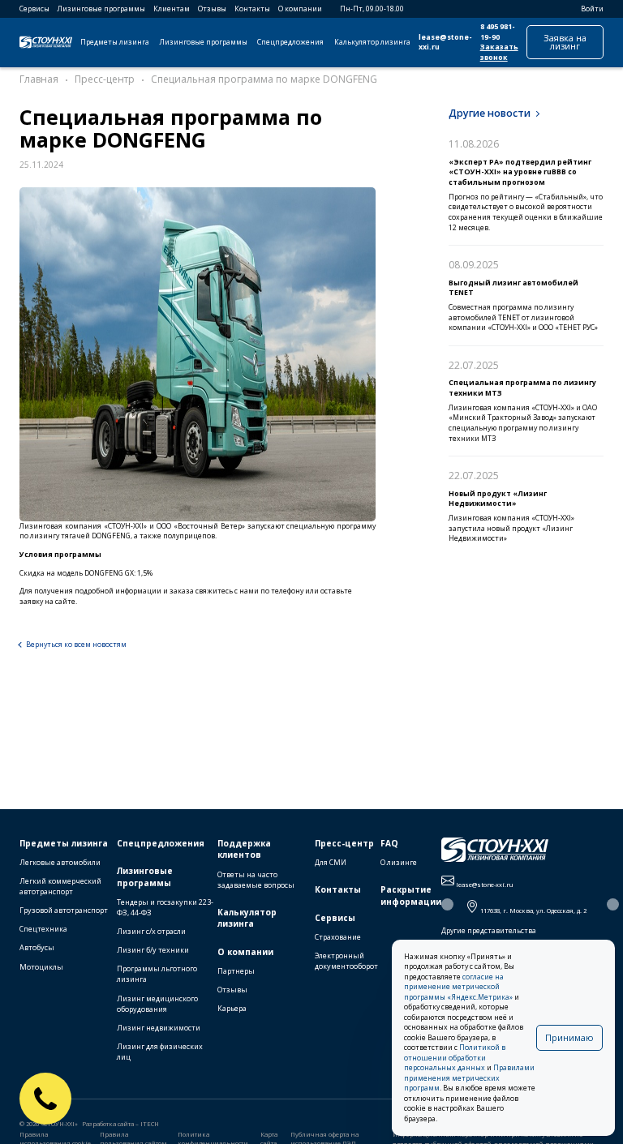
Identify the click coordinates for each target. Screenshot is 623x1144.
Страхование (338, 937)
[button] (447, 904)
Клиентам (171, 9)
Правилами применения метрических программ (469, 1078)
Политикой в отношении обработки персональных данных (454, 1058)
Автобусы (36, 947)
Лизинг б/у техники (153, 950)
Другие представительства (488, 931)
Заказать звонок (499, 52)
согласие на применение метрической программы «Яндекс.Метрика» (458, 987)
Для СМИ (330, 862)
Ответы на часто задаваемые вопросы (255, 879)
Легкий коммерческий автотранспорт (60, 886)
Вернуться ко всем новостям (76, 644)
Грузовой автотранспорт (63, 910)
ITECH (149, 1124)
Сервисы (34, 9)
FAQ (389, 843)
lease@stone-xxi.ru (445, 42)
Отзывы (212, 9)
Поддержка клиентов (244, 849)
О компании (300, 9)
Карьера (232, 1008)
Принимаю (569, 1037)
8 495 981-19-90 (497, 32)
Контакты (252, 9)
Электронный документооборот (346, 960)
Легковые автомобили (60, 862)
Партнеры (236, 971)
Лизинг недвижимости (158, 1027)
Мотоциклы (41, 967)
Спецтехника (43, 928)
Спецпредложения (290, 42)
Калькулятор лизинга (372, 42)
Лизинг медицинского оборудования (157, 1003)
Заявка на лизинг (565, 42)
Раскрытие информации (410, 895)
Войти (592, 9)
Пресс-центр (344, 843)
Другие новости (490, 113)
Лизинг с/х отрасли (151, 931)
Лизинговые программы (101, 9)
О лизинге (398, 862)
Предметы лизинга (114, 42)
